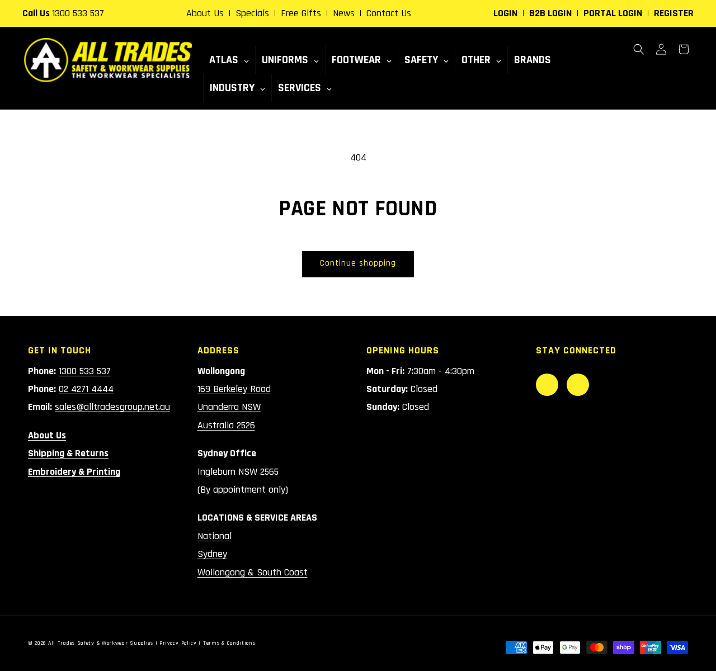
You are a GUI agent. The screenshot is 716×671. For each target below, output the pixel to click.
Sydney (212, 553)
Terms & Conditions (229, 643)
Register (674, 13)
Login (505, 13)
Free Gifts (301, 13)
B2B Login (550, 13)
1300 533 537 (78, 13)
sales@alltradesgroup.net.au (112, 406)
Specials (252, 13)
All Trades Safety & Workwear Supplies (100, 643)
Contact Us (388, 13)
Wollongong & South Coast (252, 572)
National (214, 536)
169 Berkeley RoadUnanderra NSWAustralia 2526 (234, 407)
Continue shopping (358, 263)
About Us (205, 13)
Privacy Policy (178, 643)
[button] (639, 49)
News (344, 13)
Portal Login (612, 13)
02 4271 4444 (86, 388)
